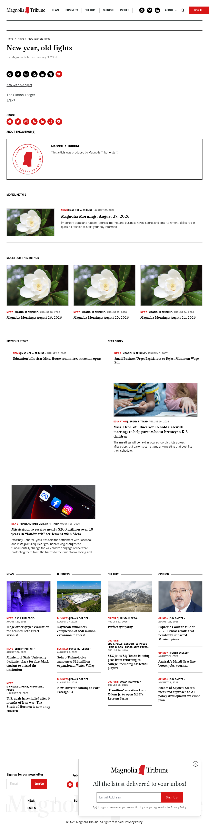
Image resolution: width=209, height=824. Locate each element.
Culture (90, 10)
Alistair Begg (128, 618)
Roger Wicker (179, 653)
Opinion (108, 10)
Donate (199, 10)
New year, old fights (19, 85)
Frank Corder (29, 523)
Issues (124, 10)
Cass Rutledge (24, 618)
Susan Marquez (130, 681)
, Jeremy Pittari (48, 523)
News (55, 10)
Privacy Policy (178, 807)
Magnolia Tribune (80, 210)
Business (72, 10)
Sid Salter (176, 618)
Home (10, 38)
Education (120, 421)
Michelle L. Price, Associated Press (25, 688)
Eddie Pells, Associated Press (127, 644)
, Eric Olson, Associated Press (128, 647)
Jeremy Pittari (137, 421)
